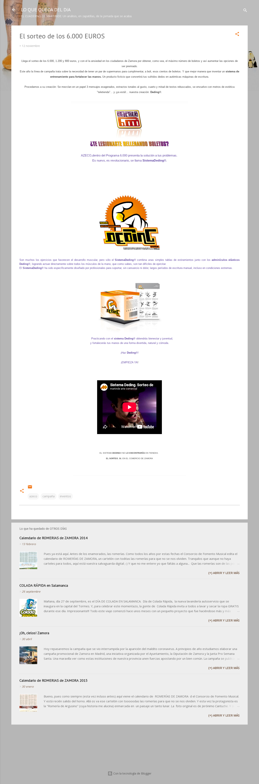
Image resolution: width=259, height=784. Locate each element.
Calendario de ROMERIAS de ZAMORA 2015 (53, 680)
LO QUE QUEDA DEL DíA (46, 9)
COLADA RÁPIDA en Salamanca (43, 585)
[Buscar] (245, 11)
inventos (65, 496)
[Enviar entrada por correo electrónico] (30, 488)
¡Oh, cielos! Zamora (34, 633)
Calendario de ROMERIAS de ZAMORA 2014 (53, 538)
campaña (48, 496)
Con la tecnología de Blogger (132, 773)
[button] (237, 35)
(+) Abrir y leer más (224, 573)
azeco (33, 496)
